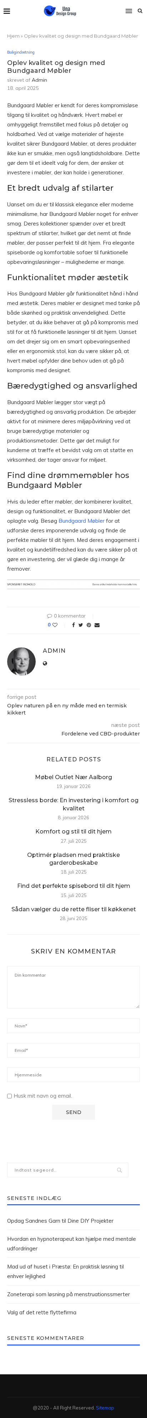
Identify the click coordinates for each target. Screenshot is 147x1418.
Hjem (13, 36)
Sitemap (105, 1408)
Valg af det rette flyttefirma (41, 1312)
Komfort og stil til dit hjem (73, 831)
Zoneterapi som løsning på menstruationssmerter (68, 1294)
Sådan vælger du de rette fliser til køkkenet (73, 909)
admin (39, 80)
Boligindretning (21, 52)
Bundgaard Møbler (82, 520)
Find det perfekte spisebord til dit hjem (73, 885)
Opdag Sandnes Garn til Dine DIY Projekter (60, 1220)
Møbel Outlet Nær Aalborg (73, 777)
